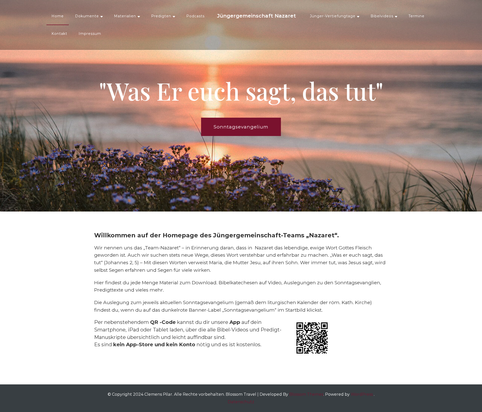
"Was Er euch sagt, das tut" (241, 91)
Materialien (125, 16)
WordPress (362, 394)
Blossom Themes (306, 394)
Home (57, 16)
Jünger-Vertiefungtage (332, 16)
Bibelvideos (382, 16)
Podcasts (195, 16)
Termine (416, 16)
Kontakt (59, 33)
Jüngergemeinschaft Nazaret (256, 16)
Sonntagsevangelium (241, 127)
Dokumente (87, 16)
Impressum (90, 33)
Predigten (161, 16)
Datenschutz (241, 401)
